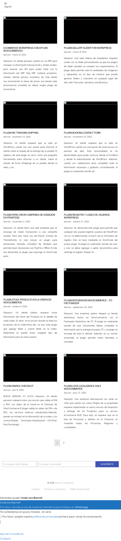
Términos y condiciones (55, 489)
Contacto (36, 489)
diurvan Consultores (64, 482)
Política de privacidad (79, 489)
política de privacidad (45, 516)
